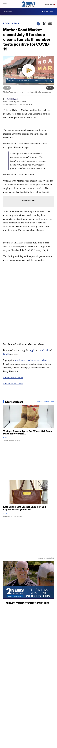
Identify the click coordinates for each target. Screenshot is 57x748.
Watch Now (49, 4)
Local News (11, 23)
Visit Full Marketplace (45, 402)
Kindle (6, 353)
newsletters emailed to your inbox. (31, 360)
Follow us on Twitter (13, 377)
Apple (32, 350)
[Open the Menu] (4, 4)
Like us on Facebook (13, 383)
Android (44, 350)
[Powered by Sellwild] (50, 558)
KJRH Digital (12, 99)
